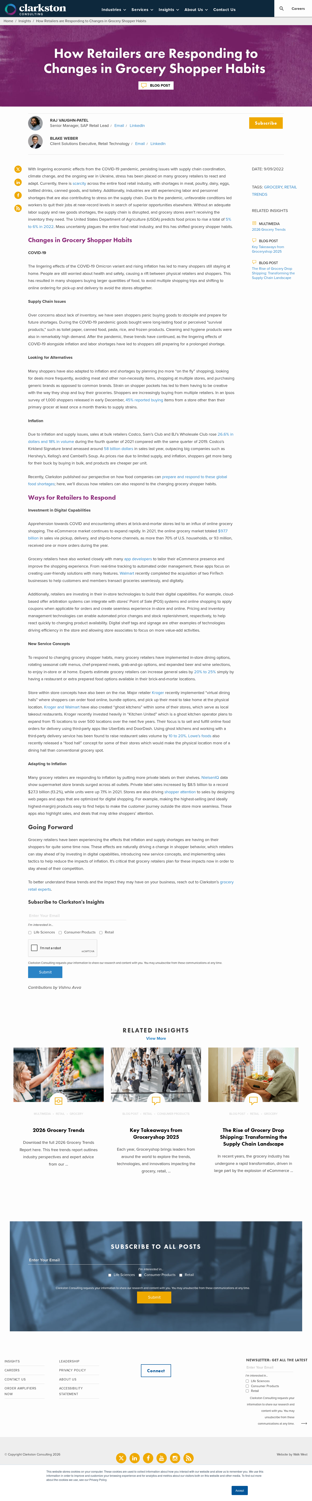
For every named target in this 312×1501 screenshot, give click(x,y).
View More (156, 1038)
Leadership (69, 1361)
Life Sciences (44, 932)
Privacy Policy (72, 1370)
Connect (156, 1371)
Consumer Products (79, 932)
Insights (166, 9)
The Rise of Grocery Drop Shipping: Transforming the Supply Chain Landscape (273, 273)
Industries (111, 9)
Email (119, 125)
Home (8, 21)
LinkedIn (137, 125)
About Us (194, 9)
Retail (109, 932)
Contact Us (224, 9)
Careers (298, 8)
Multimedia (269, 224)
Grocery (273, 187)
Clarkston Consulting (35, 9)
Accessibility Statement (71, 1391)
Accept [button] (239, 1490)
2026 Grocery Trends (269, 229)
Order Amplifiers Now (20, 1391)
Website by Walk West (292, 1454)
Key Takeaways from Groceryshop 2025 (268, 249)
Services (140, 9)
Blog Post (160, 85)
